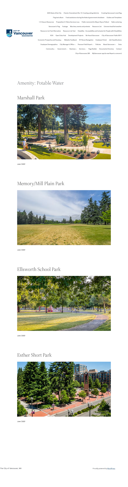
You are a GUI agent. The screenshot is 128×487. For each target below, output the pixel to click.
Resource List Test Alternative (50, 31)
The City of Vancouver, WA (10, 468)
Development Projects (75, 35)
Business (73, 49)
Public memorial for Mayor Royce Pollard (95, 22)
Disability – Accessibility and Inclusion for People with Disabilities (100, 31)
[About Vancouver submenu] (115, 44)
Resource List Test (69, 31)
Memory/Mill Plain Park (40, 183)
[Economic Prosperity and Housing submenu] (61, 40)
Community (50, 49)
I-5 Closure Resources (46, 22)
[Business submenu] (76, 49)
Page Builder (92, 49)
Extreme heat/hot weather (113, 27)
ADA (51, 35)
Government (61, 49)
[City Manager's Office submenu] (75, 44)
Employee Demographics (49, 44)
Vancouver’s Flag (54, 27)
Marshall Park (31, 97)
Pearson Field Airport (85, 44)
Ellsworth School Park (39, 269)
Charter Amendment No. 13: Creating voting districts (81, 13)
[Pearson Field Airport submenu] (92, 44)
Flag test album (58, 18)
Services (82, 49)
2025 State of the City (54, 13)
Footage (65, 27)
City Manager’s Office (67, 44)
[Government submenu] (66, 49)
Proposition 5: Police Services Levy (67, 22)
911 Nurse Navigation (86, 40)
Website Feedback (70, 40)
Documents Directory (106, 49)
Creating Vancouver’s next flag (111, 13)
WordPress (111, 468)
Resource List (97, 27)
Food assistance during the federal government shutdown (85, 18)
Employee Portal (101, 40)
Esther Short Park (34, 355)
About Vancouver (109, 44)
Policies (98, 44)
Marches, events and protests (80, 27)
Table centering (116, 22)
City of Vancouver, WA (82, 53)
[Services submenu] (85, 49)
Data (120, 44)
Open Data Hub (61, 35)
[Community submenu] (54, 49)
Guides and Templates (114, 18)
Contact (119, 49)
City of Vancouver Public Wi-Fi (112, 35)
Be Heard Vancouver (92, 35)
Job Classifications (115, 40)
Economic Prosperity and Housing (49, 40)
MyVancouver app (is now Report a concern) (107, 53)
